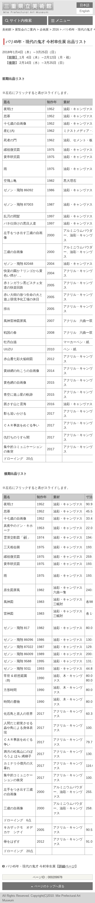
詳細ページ (67, 866)
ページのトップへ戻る (49, 886)
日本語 (84, 5)
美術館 (6, 29)
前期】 (14, 57)
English (85, 11)
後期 (12, 63)
